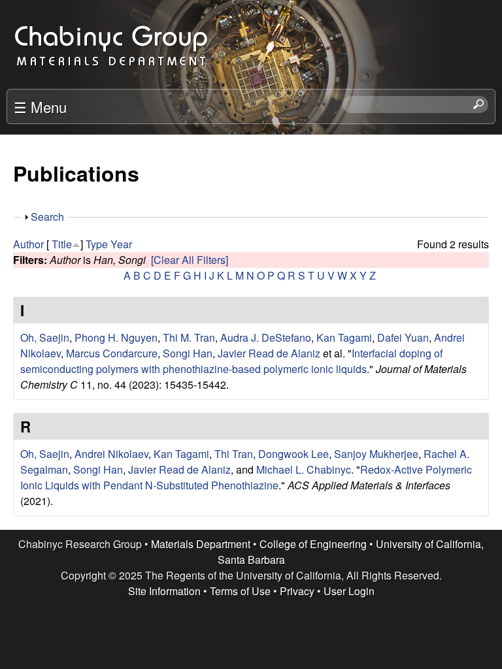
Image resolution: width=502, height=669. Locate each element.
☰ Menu (40, 106)
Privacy (297, 590)
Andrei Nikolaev (111, 453)
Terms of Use (240, 590)
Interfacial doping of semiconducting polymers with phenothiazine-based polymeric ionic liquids (231, 361)
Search (47, 216)
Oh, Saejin (44, 337)
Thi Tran (233, 453)
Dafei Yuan (403, 337)
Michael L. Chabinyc (303, 469)
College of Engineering (313, 543)
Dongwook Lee (293, 453)
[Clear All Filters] (189, 259)
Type (97, 244)
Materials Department (200, 543)
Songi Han (187, 353)
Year (121, 244)
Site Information (164, 590)
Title (62, 244)
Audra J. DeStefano (265, 337)
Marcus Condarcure (112, 353)
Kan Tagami (344, 337)
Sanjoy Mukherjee (376, 453)
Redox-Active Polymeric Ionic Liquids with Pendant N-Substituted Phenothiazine (246, 477)
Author (28, 244)
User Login (349, 590)
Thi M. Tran (189, 337)
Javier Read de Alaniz (269, 353)
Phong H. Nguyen (116, 337)
